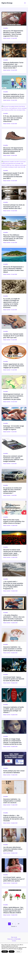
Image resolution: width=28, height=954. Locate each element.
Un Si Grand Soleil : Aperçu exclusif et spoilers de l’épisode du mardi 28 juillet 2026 (13, 678)
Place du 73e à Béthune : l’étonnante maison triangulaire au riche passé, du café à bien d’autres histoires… (13, 237)
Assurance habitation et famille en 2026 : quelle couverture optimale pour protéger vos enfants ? (13, 709)
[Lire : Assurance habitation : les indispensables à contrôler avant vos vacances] (14, 787)
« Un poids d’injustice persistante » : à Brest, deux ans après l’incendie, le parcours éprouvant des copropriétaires (13, 617)
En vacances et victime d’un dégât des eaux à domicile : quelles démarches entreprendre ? (12, 490)
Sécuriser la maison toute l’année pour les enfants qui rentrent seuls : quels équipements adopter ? (12, 552)
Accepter (5, 951)
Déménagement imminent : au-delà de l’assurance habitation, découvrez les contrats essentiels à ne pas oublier (13, 396)
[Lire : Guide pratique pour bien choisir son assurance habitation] (14, 758)
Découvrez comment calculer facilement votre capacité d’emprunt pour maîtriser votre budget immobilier (13, 458)
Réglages (18, 951)
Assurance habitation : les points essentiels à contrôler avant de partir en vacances (12, 648)
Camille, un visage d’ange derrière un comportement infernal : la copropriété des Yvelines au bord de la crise (12, 741)
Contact (14, 940)
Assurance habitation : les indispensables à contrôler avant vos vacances (12, 800)
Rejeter (11, 951)
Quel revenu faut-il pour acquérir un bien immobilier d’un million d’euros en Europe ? (13, 521)
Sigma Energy (6, 3)
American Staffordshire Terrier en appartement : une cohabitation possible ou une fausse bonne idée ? (13, 65)
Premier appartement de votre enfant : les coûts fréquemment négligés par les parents (13, 365)
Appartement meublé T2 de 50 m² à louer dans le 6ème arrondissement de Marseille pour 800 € (13, 175)
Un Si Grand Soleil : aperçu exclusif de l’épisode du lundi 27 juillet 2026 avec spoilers (14, 879)
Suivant (14, 926)
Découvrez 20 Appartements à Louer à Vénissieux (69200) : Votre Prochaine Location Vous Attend (13, 269)
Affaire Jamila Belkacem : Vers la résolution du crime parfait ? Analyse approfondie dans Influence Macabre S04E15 (13, 910)
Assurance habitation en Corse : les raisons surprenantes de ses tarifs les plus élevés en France (13, 96)
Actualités (5, 28)
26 (18, 923)
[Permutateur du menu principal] (25, 3)
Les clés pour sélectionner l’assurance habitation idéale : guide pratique (13, 848)
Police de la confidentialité (14, 939)
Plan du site (14, 937)
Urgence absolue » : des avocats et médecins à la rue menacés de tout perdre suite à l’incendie (13, 818)
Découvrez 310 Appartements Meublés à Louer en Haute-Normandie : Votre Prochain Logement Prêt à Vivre (13, 33)
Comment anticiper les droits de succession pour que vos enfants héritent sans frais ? (14, 206)
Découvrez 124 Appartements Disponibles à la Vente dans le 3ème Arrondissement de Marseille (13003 (13, 150)
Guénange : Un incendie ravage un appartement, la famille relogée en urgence (13, 427)
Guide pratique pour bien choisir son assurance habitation (14, 771)
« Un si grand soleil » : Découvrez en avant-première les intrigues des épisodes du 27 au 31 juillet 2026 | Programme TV (13, 585)
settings (20, 948)
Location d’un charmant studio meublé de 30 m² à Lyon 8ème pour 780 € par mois (13, 335)
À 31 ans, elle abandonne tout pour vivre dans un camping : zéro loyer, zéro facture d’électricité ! (13, 118)
